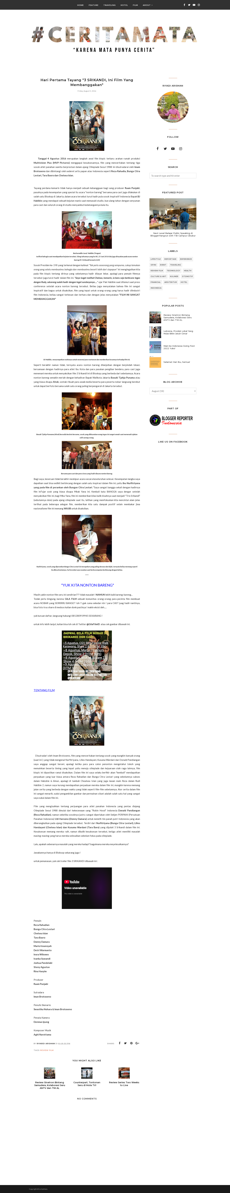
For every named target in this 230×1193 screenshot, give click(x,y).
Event (163, 265)
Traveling (175, 265)
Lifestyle (156, 259)
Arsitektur (170, 282)
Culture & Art (158, 276)
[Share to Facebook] (119, 1043)
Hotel (184, 282)
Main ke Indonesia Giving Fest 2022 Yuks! (179, 347)
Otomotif (187, 276)
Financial (156, 282)
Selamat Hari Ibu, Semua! (177, 362)
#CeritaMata (42, 1189)
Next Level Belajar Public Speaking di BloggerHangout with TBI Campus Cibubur (173, 234)
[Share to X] (125, 1043)
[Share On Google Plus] (137, 1043)
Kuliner (174, 276)
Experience (186, 259)
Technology (173, 271)
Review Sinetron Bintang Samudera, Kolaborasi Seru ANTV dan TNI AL (178, 317)
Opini (153, 265)
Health (188, 271)
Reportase (170, 259)
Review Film (47, 1050)
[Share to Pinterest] (131, 1043)
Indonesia (156, 288)
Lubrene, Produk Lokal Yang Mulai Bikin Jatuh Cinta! (178, 332)
